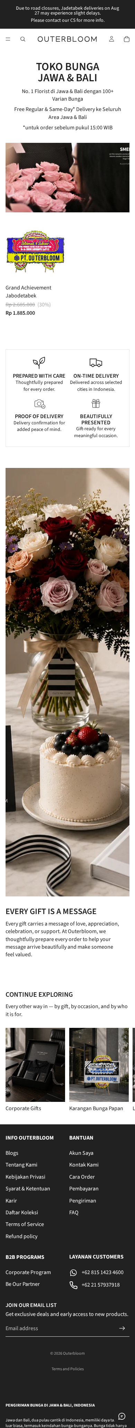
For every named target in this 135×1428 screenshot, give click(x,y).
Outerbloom (74, 1353)
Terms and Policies (68, 1369)
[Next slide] (121, 1070)
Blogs (12, 1153)
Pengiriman (82, 1200)
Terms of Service (25, 1224)
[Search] (22, 39)
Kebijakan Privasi (25, 1176)
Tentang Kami (21, 1165)
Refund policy (21, 1236)
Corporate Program (28, 1272)
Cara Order (82, 1176)
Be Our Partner (23, 1284)
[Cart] (126, 39)
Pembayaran (84, 1188)
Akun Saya (81, 1153)
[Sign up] (122, 1328)
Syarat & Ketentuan (28, 1188)
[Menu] (8, 39)
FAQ (74, 1212)
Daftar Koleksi (22, 1212)
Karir (11, 1200)
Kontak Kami (84, 1165)
